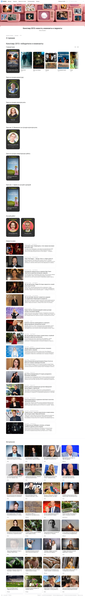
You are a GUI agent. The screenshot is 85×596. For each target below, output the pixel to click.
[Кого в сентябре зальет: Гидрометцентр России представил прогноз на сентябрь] (14, 584)
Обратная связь (80, 595)
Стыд (71, 70)
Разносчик (23, 70)
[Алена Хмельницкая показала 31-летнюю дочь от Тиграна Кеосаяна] (51, 528)
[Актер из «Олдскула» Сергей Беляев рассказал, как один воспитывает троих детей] (51, 491)
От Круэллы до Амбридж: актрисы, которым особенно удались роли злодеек (37, 425)
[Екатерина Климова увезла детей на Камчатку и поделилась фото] (14, 528)
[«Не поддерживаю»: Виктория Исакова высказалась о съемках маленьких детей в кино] (14, 509)
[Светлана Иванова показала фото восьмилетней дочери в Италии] (70, 584)
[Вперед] (78, 47)
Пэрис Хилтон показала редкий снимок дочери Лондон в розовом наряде (38, 310)
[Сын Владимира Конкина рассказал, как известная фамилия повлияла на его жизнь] (70, 472)
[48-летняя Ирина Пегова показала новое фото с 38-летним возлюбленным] (33, 491)
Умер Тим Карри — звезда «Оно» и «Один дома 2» (39, 258)
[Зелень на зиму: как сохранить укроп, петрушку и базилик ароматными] (70, 509)
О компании (5, 595)
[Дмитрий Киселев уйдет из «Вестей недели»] (70, 454)
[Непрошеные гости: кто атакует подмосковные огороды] (33, 565)
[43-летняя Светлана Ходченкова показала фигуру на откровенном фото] (14, 491)
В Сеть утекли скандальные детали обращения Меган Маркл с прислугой (38, 387)
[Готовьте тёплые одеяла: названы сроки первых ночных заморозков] (33, 528)
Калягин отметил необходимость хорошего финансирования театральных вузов (37, 323)
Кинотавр (16, 35)
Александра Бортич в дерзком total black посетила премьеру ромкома (39, 400)
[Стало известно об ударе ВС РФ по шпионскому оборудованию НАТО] (70, 528)
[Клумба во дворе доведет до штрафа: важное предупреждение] (33, 584)
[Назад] (75, 47)
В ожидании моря (62, 70)
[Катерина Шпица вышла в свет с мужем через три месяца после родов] (70, 491)
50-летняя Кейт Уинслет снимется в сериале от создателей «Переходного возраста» (37, 297)
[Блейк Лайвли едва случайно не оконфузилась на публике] (70, 565)
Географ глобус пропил (12, 70)
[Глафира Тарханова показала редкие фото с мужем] (70, 547)
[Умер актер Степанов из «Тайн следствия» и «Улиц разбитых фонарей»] (51, 584)
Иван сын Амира (37, 70)
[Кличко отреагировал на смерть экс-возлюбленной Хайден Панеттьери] (51, 509)
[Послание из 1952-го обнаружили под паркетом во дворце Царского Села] (33, 509)
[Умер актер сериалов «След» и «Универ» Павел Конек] (14, 547)
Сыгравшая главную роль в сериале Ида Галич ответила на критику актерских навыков (38, 272)
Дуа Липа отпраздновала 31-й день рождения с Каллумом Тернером (38, 374)
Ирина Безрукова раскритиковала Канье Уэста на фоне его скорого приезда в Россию (39, 361)
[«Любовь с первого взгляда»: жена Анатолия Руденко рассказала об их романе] (51, 547)
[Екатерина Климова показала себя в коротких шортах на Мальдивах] (33, 547)
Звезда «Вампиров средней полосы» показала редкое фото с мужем (38, 349)
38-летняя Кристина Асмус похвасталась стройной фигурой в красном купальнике (39, 336)
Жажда (47, 70)
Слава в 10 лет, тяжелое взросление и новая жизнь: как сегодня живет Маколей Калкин (39, 413)
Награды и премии (9, 35)
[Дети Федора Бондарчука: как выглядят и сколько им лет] (51, 454)
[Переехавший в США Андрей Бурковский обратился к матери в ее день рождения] (14, 454)
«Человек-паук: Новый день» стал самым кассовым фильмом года (39, 246)
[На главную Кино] (4, 1)
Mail (2, 595)
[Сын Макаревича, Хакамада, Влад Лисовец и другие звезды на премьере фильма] (33, 454)
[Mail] (2, 1)
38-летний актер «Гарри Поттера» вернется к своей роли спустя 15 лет (39, 285)
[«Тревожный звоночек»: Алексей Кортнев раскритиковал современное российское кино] (33, 472)
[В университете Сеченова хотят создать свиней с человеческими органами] (51, 565)
